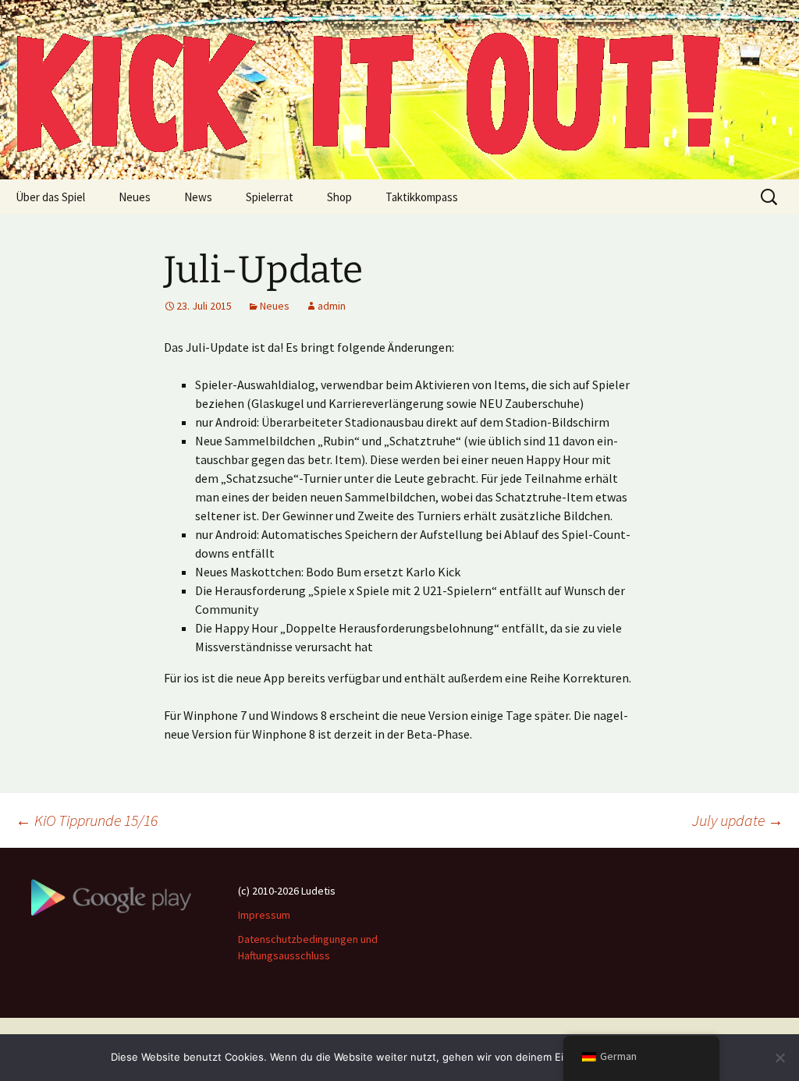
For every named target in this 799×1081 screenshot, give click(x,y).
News (198, 197)
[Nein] (779, 1057)
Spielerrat (269, 197)
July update (737, 820)
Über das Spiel (50, 197)
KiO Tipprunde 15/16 (87, 820)
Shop (339, 197)
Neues (135, 197)
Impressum (264, 915)
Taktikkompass (421, 197)
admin (332, 306)
